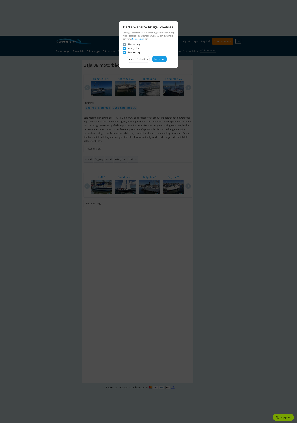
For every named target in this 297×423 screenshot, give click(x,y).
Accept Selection (138, 59)
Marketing (134, 52)
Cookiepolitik (138, 38)
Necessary (134, 44)
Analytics (133, 48)
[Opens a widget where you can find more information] (283, 417)
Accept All (159, 59)
